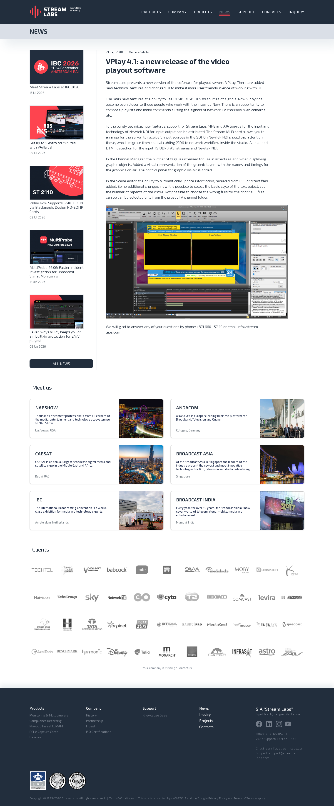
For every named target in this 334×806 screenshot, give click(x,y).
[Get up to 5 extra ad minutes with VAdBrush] (57, 122)
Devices (35, 737)
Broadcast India (195, 499)
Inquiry (296, 12)
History (91, 715)
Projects (203, 12)
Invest (90, 726)
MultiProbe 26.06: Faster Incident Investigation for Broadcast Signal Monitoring (57, 271)
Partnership (94, 721)
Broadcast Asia (194, 453)
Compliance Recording (46, 721)
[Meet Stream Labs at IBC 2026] (57, 66)
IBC (38, 499)
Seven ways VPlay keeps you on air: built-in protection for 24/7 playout (56, 336)
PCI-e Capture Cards (44, 732)
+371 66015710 (276, 734)
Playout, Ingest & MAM (46, 726)
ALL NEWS (61, 363)
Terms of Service (245, 798)
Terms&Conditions (121, 798)
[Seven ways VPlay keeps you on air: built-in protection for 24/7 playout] (57, 311)
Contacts (271, 12)
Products (151, 12)
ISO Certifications (98, 732)
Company (177, 12)
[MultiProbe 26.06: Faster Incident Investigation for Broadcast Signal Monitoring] (57, 246)
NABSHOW (46, 407)
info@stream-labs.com (287, 748)
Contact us (185, 668)
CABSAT (43, 453)
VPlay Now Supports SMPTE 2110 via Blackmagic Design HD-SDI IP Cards (56, 207)
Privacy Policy (217, 798)
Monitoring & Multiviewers (49, 715)
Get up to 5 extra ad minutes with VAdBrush (53, 145)
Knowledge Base (155, 715)
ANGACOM (187, 407)
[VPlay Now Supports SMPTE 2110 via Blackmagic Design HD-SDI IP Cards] (57, 182)
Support (246, 12)
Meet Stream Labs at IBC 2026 (54, 87)
